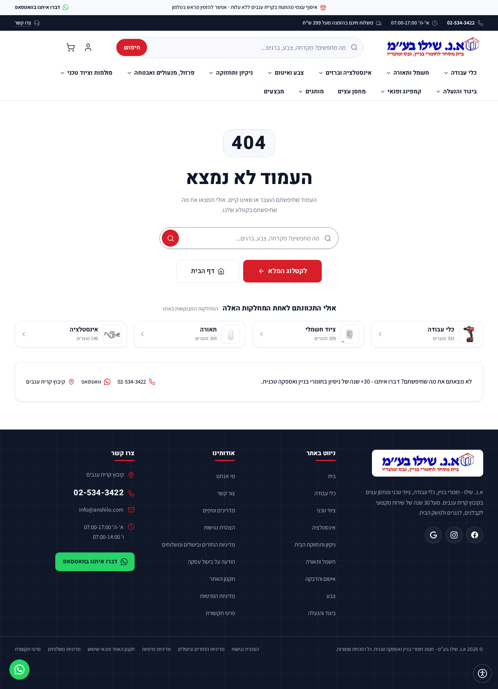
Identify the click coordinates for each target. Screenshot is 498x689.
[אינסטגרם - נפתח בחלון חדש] (454, 534)
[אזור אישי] (88, 47)
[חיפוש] (170, 238)
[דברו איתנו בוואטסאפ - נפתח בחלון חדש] (19, 669)
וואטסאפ (91, 381)
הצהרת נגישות (219, 527)
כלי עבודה (325, 493)
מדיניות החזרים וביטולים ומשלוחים (198, 544)
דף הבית (202, 271)
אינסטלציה (324, 527)
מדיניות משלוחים (64, 648)
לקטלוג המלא (287, 271)
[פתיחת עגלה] (70, 47)
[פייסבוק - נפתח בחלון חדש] (474, 534)
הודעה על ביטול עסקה (211, 561)
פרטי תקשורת (220, 613)
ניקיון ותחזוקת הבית (315, 544)
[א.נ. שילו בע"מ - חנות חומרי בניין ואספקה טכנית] (427, 463)
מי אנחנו (225, 476)
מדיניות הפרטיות (217, 596)
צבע (331, 596)
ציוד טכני (326, 510)
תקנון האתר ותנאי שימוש (111, 648)
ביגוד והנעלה (322, 613)
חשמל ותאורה (321, 561)
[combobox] (249, 47)
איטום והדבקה (320, 578)
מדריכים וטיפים (219, 510)
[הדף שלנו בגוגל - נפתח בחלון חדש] (433, 534)
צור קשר (226, 493)
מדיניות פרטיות (156, 648)
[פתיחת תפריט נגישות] (482, 673)
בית (332, 476)
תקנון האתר (222, 578)
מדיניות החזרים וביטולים (201, 648)
